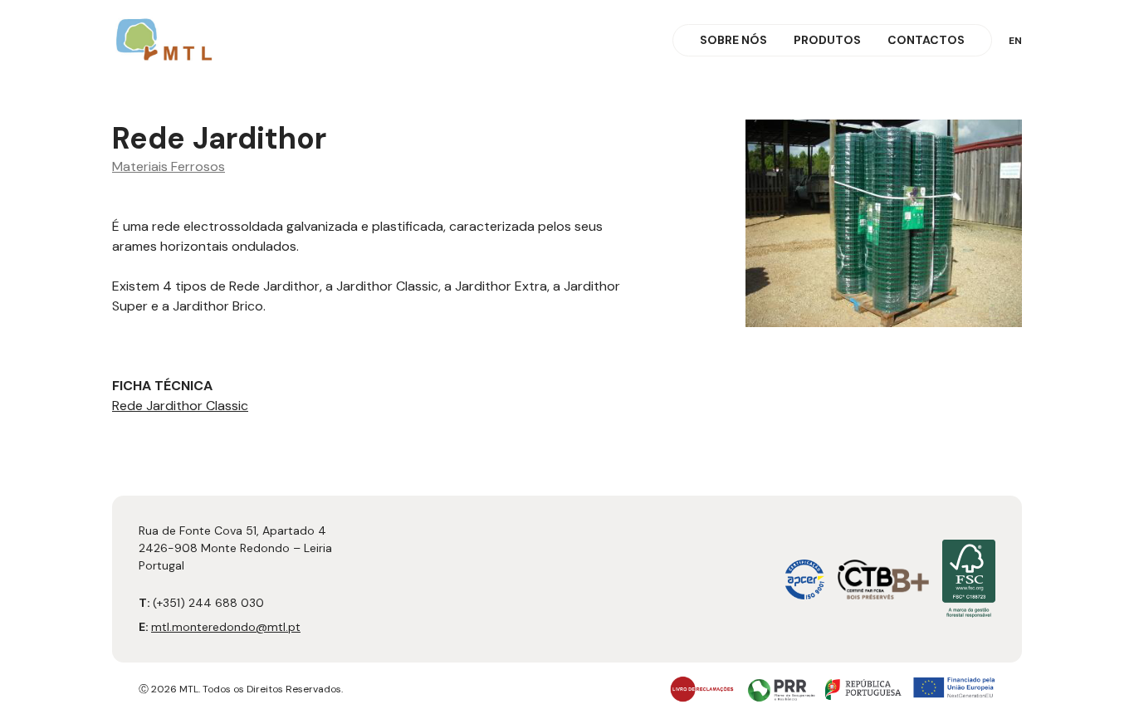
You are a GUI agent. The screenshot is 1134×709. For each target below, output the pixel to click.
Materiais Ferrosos (168, 166)
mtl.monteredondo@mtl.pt (226, 626)
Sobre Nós (733, 39)
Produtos (827, 39)
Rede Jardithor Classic (180, 405)
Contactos (926, 39)
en (1015, 40)
